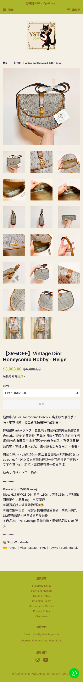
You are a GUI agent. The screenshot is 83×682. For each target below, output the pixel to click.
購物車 (76, 10)
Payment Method (41, 590)
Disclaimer (41, 616)
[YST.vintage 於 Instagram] (37, 660)
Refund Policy (41, 596)
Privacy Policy (41, 611)
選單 (11, 9)
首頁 (5, 63)
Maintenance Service (41, 606)
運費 (20, 376)
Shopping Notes (41, 585)
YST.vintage (38, 674)
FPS (6, 386)
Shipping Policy (41, 601)
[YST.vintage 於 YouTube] (45, 660)
